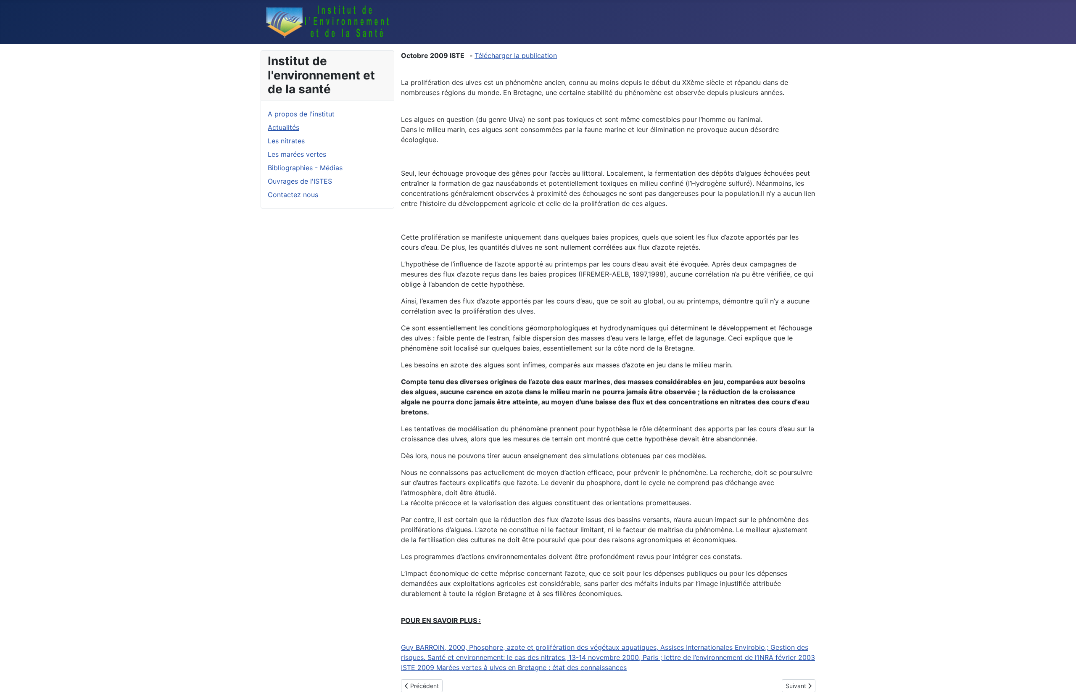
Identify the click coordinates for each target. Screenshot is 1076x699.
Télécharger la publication (516, 55)
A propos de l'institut (301, 114)
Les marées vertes (297, 154)
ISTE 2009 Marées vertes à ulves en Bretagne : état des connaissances (514, 667)
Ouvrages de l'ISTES (300, 181)
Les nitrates (286, 141)
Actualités (283, 127)
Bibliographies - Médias (305, 168)
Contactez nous (293, 194)
